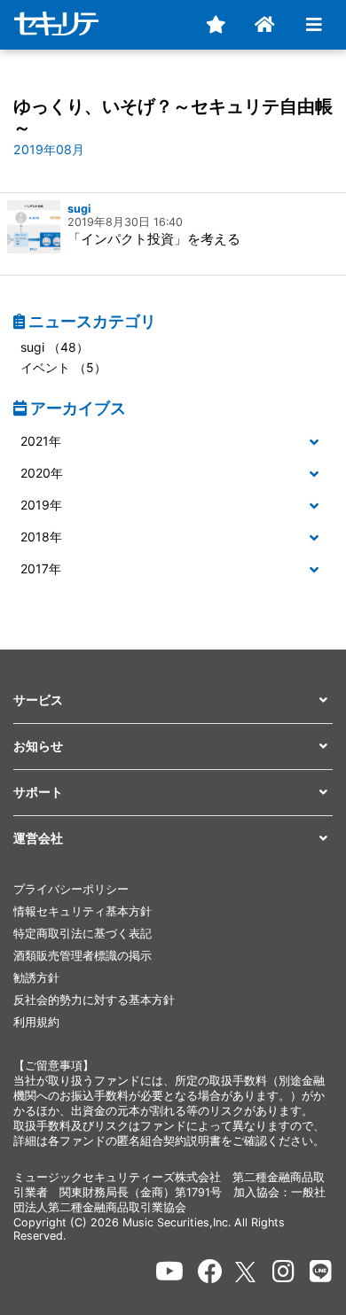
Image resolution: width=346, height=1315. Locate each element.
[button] (173, 441)
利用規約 (36, 1022)
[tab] (173, 442)
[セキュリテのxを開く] (246, 1272)
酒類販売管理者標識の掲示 (82, 955)
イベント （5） (63, 367)
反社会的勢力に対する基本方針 (94, 1000)
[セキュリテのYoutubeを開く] (169, 1272)
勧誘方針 (36, 977)
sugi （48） (54, 346)
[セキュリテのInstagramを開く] (283, 1272)
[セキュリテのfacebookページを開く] (210, 1272)
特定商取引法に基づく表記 (82, 933)
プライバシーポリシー (71, 889)
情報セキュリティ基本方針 (82, 911)
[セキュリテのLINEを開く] (321, 1272)
